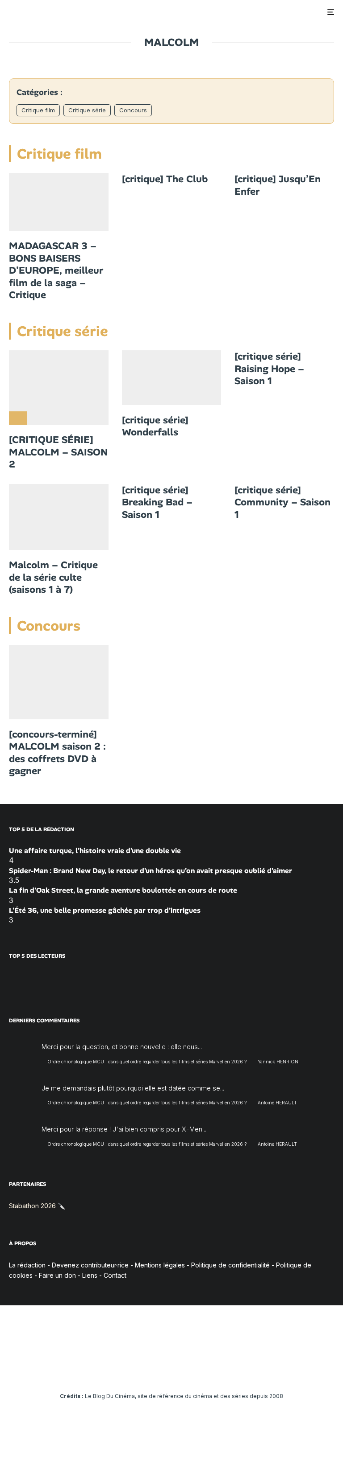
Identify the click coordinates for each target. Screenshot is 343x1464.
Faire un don (57, 1275)
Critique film (38, 110)
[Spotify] (210, 1371)
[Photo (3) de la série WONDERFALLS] (172, 377)
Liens (89, 1275)
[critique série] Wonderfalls (155, 426)
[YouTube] (158, 1371)
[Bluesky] (184, 1371)
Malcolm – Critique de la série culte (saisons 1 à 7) (53, 577)
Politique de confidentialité (230, 1265)
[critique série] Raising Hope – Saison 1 (269, 368)
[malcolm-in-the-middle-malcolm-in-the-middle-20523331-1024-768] (59, 387)
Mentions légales (160, 1265)
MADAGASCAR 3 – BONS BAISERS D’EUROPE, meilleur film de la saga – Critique (56, 270)
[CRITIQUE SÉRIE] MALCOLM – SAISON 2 (58, 452)
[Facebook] (119, 1371)
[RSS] (223, 1371)
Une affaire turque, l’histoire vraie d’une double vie (95, 850)
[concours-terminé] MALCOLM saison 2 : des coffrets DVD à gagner (57, 752)
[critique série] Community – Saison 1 (282, 502)
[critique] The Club (165, 179)
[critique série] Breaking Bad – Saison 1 (157, 502)
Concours (133, 110)
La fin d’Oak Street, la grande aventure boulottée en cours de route (123, 890)
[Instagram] (145, 1371)
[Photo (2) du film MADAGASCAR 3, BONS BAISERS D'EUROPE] (59, 202)
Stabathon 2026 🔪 (37, 1206)
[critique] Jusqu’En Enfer (277, 185)
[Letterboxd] (197, 1371)
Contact (115, 1275)
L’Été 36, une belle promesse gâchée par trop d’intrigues (105, 910)
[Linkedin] (171, 1371)
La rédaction (27, 1265)
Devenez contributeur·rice (90, 1265)
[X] (132, 1371)
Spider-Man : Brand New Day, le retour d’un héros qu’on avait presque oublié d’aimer (150, 870)
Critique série (87, 110)
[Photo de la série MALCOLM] (59, 517)
